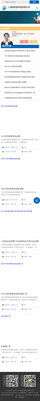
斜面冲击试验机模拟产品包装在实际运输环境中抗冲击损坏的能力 (21, 87)
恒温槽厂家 (6, 346)
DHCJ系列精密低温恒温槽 (12, 189)
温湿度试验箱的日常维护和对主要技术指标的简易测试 (21, 51)
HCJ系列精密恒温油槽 (10, 136)
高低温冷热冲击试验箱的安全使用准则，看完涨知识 (21, 93)
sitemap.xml (20, 395)
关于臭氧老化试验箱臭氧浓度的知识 (17, 56)
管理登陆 (22, 397)
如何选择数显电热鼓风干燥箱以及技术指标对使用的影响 (21, 77)
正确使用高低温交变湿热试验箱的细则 (18, 98)
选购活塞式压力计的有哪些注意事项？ (18, 61)
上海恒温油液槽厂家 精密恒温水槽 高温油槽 (20, 241)
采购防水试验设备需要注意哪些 (15, 82)
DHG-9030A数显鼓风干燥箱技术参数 (17, 72)
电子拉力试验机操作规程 (13, 66)
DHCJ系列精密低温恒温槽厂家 (14, 294)
